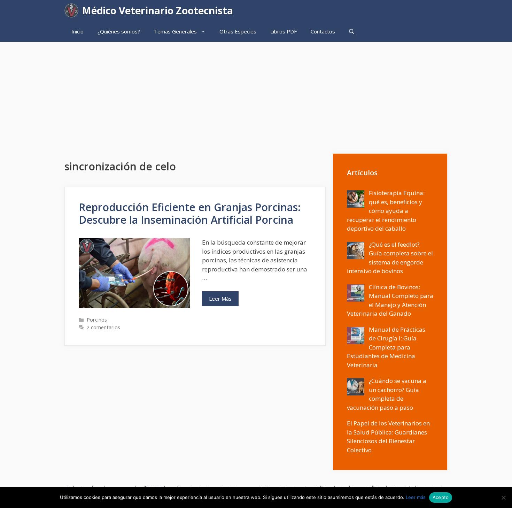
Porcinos (97, 319)
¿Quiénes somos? (119, 31)
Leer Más (220, 298)
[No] (503, 497)
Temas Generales (175, 31)
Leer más (416, 497)
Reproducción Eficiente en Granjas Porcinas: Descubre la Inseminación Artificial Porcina (190, 213)
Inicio (77, 31)
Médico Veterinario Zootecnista (157, 10)
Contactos (323, 31)
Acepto (441, 497)
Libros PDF (283, 31)
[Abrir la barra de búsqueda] (351, 31)
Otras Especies (237, 31)
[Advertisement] (256, 94)
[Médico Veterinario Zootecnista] (73, 10)
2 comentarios (103, 327)
